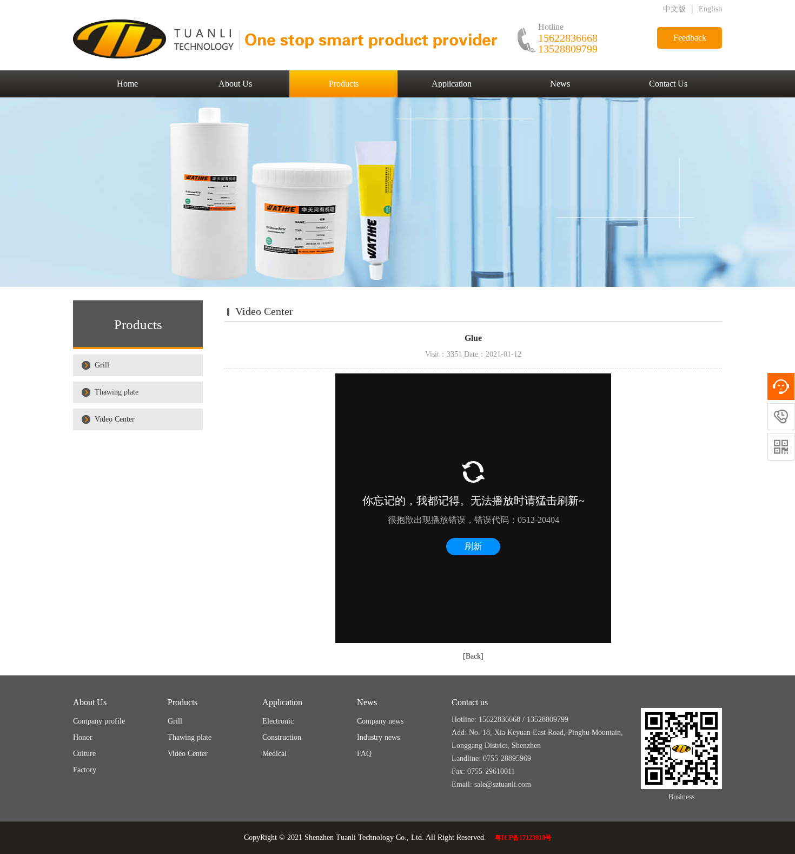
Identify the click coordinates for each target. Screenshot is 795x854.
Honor (82, 737)
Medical (274, 754)
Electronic (278, 721)
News (560, 83)
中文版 (674, 9)
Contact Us (668, 83)
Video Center (115, 419)
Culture (84, 754)
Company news (380, 721)
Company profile (99, 721)
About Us (235, 83)
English (710, 9)
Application (452, 83)
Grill (102, 365)
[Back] (473, 656)
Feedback (689, 37)
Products (344, 83)
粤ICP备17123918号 (523, 838)
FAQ (364, 754)
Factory (84, 770)
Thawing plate (116, 392)
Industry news (378, 737)
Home (127, 83)
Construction (281, 737)
